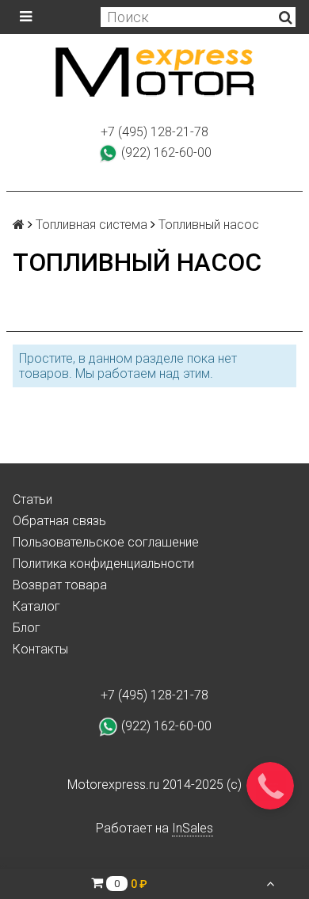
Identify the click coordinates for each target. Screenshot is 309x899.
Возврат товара (60, 584)
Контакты (40, 649)
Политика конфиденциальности (103, 563)
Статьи (32, 499)
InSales (192, 828)
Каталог (36, 606)
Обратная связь (59, 520)
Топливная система (91, 224)
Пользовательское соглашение (106, 542)
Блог (26, 627)
